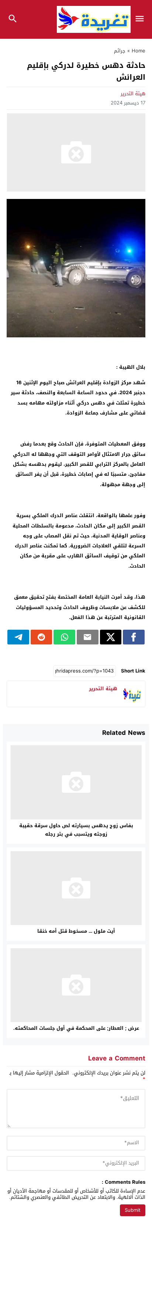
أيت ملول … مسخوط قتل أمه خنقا (76, 931)
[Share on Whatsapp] (64, 637)
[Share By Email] (88, 637)
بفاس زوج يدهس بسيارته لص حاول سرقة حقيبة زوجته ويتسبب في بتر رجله (76, 830)
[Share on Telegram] (18, 637)
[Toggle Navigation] (141, 19)
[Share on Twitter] (111, 637)
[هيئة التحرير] (132, 694)
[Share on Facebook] (134, 637)
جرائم (119, 50)
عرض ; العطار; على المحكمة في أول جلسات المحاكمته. (76, 1028)
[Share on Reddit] (41, 637)
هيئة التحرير (133, 93)
